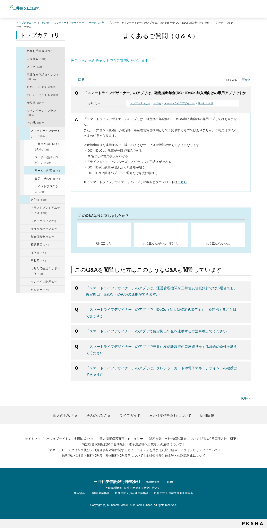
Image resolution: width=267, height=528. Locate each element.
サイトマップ (34, 438)
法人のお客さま (98, 415)
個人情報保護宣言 (112, 438)
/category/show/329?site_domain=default (21, 95)
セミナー (40, 289)
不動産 (38, 260)
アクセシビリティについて (199, 450)
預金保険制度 (43, 236)
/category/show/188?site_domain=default (25, 199)
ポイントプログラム (46, 189)
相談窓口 (40, 244)
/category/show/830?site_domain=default (29, 146)
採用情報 (207, 415)
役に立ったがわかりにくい (160, 243)
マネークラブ (43, 220)
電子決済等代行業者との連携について (155, 444)
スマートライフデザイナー (69, 22)
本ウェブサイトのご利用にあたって (72, 438)
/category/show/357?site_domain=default (25, 133)
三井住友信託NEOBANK (47, 146)
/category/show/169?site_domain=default (21, 102)
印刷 (247, 79)
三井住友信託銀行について (170, 415)
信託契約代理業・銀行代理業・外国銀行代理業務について (102, 455)
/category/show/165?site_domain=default (21, 113)
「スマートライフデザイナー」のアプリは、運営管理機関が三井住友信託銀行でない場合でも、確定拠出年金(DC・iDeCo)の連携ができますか (161, 290)
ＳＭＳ (38, 252)
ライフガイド (130, 415)
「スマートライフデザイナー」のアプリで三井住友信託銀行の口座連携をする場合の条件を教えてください (161, 349)
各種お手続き (40, 50)
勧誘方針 (155, 438)
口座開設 (36, 58)
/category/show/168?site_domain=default (21, 66)
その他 (45, 22)
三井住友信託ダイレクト (43, 76)
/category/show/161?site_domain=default (21, 59)
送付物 (39, 199)
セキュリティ (136, 438)
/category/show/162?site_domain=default (21, 77)
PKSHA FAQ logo (252, 523)
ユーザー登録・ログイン (46, 160)
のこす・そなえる (43, 94)
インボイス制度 (44, 281)
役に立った (104, 243)
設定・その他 (47, 178)
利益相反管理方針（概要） (220, 438)
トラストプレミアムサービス (45, 210)
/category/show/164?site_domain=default (21, 122)
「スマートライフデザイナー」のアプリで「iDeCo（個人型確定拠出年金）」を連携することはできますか (161, 312)
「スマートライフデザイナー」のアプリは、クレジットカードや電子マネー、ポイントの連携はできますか (161, 371)
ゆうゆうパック (44, 228)
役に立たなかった (218, 243)
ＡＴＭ (35, 66)
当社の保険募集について (182, 438)
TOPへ (245, 398)
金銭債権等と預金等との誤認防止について (175, 455)
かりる (36, 102)
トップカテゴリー (26, 22)
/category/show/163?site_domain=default (21, 87)
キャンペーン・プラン (41, 112)
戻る (81, 79)
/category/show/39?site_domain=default (21, 51)
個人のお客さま (65, 415)
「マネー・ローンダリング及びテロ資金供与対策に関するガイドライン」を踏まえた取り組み (111, 450)
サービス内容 (96, 22)
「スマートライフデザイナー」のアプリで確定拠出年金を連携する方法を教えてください (156, 330)
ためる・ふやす (41, 86)
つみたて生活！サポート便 (45, 271)
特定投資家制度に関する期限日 (104, 444)
